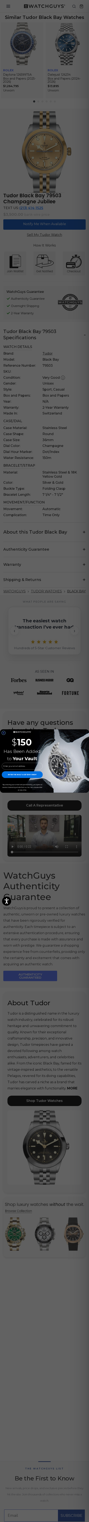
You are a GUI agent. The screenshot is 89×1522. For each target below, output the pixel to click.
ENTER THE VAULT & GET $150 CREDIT (22, 774)
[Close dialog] (3, 733)
